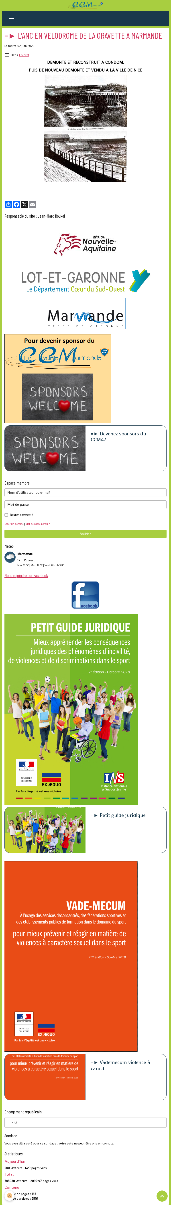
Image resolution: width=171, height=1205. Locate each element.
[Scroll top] (162, 1196)
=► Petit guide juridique (118, 815)
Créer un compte (14, 523)
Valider (85, 533)
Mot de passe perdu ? (38, 523)
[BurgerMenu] (11, 18)
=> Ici (13, 1122)
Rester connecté (21, 515)
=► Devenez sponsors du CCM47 (118, 437)
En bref (24, 55)
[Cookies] (9, 1196)
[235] (85, 128)
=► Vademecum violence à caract (120, 1066)
